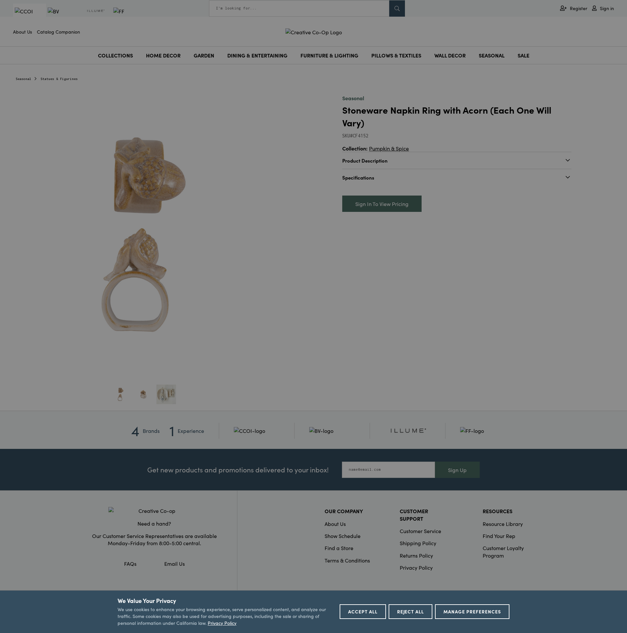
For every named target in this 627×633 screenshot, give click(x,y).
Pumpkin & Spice (389, 148)
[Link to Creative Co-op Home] (154, 510)
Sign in (607, 8)
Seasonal (492, 55)
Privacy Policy (416, 567)
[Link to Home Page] (313, 31)
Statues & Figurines (59, 79)
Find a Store (339, 547)
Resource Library (503, 523)
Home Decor (163, 55)
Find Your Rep (499, 535)
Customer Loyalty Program (503, 551)
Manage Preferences (472, 611)
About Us (22, 31)
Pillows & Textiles (396, 55)
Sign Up (457, 469)
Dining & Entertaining (257, 55)
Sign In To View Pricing (382, 203)
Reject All (410, 611)
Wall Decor (450, 55)
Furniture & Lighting (329, 55)
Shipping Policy (418, 542)
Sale (523, 55)
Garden (204, 55)
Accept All (363, 611)
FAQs (130, 563)
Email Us (174, 563)
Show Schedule (343, 535)
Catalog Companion (58, 31)
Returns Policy (416, 555)
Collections (115, 55)
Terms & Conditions (347, 560)
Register (578, 8)
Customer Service (420, 530)
